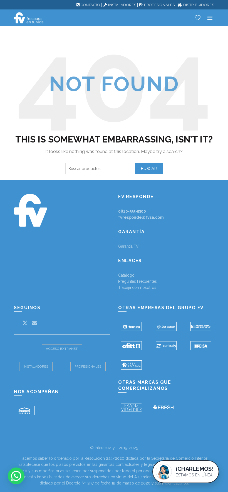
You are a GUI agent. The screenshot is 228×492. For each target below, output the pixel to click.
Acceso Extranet (62, 349)
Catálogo (126, 275)
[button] (16, 476)
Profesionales (88, 366)
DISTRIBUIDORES (198, 5)
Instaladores (35, 366)
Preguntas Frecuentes (137, 281)
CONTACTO (90, 5)
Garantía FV (128, 246)
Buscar (149, 168)
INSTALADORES (122, 5)
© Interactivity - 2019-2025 (114, 448)
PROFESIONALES (159, 5)
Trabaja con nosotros (137, 287)
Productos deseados (198, 18)
